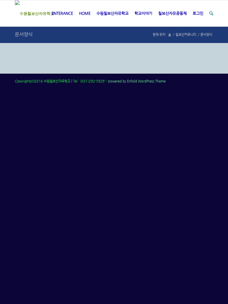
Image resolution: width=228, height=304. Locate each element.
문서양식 (24, 34)
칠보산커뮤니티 (185, 35)
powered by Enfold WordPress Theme (137, 81)
